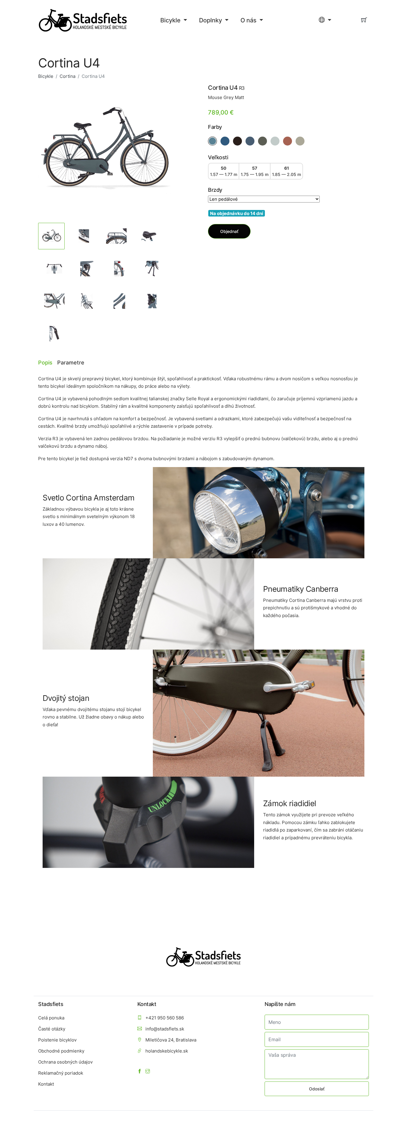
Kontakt (46, 1084)
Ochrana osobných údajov (65, 1062)
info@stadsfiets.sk (164, 1029)
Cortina (67, 76)
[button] (325, 20)
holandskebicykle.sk (166, 1051)
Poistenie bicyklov (57, 1040)
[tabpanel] (104, 150)
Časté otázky (51, 1029)
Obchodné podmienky (61, 1051)
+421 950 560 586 (164, 1018)
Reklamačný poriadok (60, 1073)
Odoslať (316, 1088)
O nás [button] (249, 20)
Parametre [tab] (70, 362)
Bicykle (45, 76)
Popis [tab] (45, 362)
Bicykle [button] (171, 20)
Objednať (229, 231)
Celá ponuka (51, 1018)
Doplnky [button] (211, 20)
